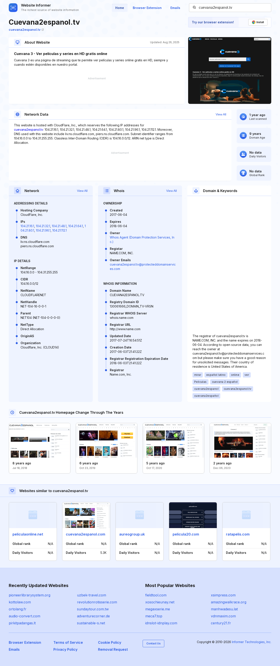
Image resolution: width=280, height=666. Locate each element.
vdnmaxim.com (223, 616)
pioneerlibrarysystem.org (29, 595)
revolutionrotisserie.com (97, 602)
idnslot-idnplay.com (161, 623)
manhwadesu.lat (224, 609)
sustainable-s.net (91, 623)
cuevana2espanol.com (85, 534)
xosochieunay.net (159, 602)
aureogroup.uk (132, 534)
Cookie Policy (109, 642)
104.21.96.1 (43, 230)
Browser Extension (147, 8)
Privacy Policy (65, 649)
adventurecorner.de (93, 616)
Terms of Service (68, 642)
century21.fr (221, 623)
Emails (175, 8)
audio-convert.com (24, 616)
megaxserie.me (157, 609)
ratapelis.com (238, 534)
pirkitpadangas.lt (22, 623)
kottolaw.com (20, 602)
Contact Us (153, 643)
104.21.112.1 (59, 230)
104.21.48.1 (59, 226)
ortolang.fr (17, 609)
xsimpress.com (223, 595)
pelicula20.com (186, 534)
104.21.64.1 (75, 226)
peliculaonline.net (27, 534)
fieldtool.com (155, 595)
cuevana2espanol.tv (24, 29)
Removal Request (113, 649)
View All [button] (221, 114)
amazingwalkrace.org (228, 602)
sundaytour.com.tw (93, 609)
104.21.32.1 (43, 226)
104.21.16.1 (27, 226)
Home (119, 8)
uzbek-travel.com (91, 595)
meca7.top (153, 616)
